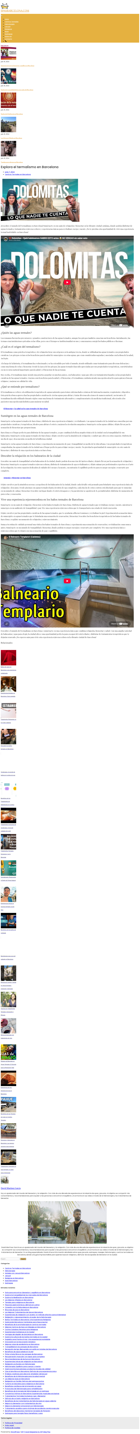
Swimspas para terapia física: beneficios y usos (24, 1413)
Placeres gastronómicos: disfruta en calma (22, 1305)
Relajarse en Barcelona (14, 1278)
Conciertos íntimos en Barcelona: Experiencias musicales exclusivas (32, 1393)
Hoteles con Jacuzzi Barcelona (17, 1273)
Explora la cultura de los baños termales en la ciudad (26, 1337)
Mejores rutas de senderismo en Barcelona (22, 1344)
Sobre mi (8, 36)
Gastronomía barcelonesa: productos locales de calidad (27, 1369)
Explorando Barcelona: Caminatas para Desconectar (26, 1322)
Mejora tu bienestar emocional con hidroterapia (24, 1406)
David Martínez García (11, 1188)
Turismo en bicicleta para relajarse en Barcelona (24, 1384)
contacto (8, 39)
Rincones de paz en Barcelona (17, 1310)
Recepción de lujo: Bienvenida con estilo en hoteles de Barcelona (31, 1349)
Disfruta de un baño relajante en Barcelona (22, 1398)
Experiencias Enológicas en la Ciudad (19, 1332)
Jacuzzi (7, 27)
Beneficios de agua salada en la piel (19, 1352)
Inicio (7, 19)
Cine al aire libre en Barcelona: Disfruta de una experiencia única (30, 1371)
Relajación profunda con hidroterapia (20, 1364)
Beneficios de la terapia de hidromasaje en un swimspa (27, 1391)
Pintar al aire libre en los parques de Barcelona (23, 1354)
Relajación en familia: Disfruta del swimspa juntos (24, 1381)
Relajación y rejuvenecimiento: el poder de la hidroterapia (28, 1317)
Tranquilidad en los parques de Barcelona (21, 1347)
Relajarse (8, 29)
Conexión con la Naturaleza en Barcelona (21, 1307)
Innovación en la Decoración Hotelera (20, 1342)
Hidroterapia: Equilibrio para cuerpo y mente (23, 1366)
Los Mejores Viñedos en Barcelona (11, 138)
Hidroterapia (9, 24)
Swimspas (8, 34)
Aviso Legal (9, 1425)
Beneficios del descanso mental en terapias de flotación (27, 1411)
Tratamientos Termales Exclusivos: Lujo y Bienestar (25, 1396)
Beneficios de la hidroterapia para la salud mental (25, 1376)
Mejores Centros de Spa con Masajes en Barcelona (25, 1327)
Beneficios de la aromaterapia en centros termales (25, 1324)
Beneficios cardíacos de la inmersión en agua (23, 1386)
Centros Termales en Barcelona (18, 174)
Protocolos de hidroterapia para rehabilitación (23, 1388)
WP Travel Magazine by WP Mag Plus (35, 1432)
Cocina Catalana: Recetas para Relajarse (21, 1329)
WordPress (15, 1432)
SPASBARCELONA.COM (15, 10)
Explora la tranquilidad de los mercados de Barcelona (17, 90)
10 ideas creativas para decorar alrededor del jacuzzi (26, 1374)
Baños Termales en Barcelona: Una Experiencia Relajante (28, 1319)
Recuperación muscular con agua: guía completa (25, 1356)
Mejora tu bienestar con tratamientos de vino (23, 1403)
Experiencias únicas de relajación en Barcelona (24, 1361)
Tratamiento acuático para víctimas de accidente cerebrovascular (32, 1408)
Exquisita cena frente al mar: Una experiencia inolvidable (27, 1339)
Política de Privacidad (13, 1423)
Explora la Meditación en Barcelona (12, 114)
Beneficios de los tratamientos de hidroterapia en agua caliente (30, 1401)
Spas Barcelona (11, 1280)
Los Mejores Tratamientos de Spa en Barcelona (24, 1312)
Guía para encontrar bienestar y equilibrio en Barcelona (17, 66)
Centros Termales (11, 22)
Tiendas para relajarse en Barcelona (12, 162)
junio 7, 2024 (10, 172)
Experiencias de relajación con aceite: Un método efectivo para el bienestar (35, 1315)
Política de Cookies (12, 1428)
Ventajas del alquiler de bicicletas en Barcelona (24, 1334)
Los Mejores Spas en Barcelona (17, 1379)
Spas (7, 32)
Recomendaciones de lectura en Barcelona (22, 1359)
